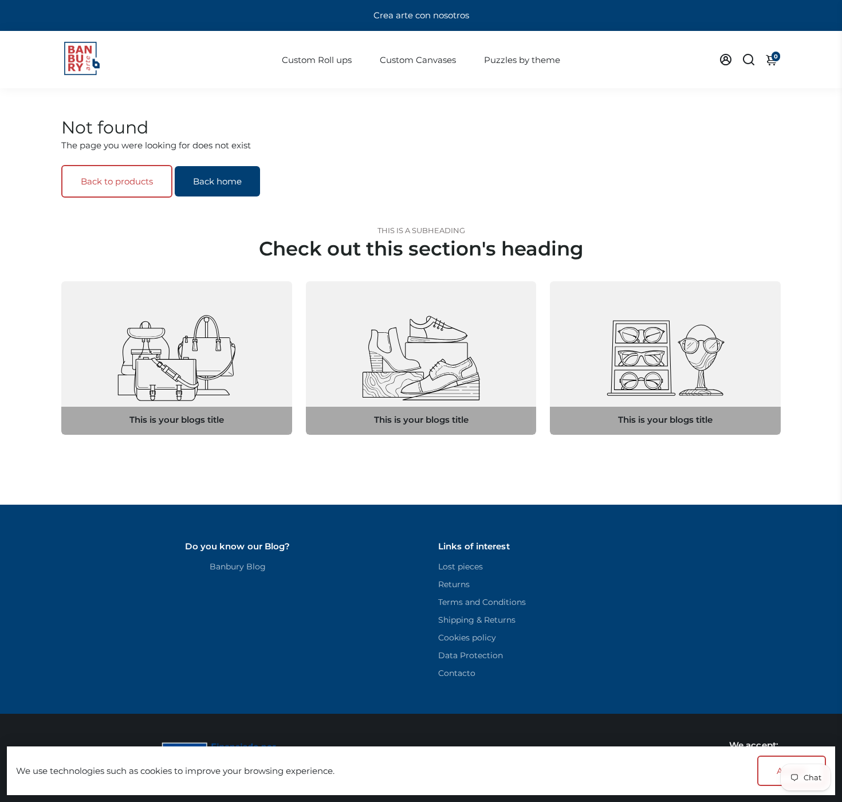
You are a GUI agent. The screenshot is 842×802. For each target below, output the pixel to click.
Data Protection (470, 655)
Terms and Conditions (482, 602)
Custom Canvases (418, 59)
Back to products (117, 181)
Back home (217, 181)
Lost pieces (460, 566)
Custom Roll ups (317, 59)
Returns (454, 584)
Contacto (456, 673)
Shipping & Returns (477, 619)
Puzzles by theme (522, 59)
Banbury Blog (238, 566)
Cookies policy (467, 637)
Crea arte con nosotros (421, 15)
